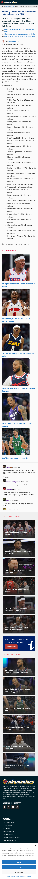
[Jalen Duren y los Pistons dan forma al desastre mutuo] (19, 624)
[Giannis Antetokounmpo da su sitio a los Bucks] (19, 548)
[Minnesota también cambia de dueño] (19, 762)
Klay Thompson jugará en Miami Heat (15, 458)
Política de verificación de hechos (11, 837)
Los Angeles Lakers (12, 244)
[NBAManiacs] (9, 2)
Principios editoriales (8, 822)
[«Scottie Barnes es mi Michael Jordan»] (19, 586)
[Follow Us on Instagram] (13, 807)
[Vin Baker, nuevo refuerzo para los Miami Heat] (19, 743)
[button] (35, 845)
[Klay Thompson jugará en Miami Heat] (19, 705)
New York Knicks (25, 244)
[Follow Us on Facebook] (4, 807)
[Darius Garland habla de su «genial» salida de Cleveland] (19, 667)
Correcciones (6, 828)
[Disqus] (19, 487)
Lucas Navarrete (13, 41)
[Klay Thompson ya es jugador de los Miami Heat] (19, 567)
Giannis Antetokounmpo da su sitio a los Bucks (19, 34)
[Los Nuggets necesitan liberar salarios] (19, 724)
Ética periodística (7, 825)
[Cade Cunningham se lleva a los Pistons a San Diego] (19, 529)
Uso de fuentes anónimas (9, 840)
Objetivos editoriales (8, 834)
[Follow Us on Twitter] (8, 807)
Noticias (7, 6)
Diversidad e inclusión (8, 831)
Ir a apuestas (11, 647)
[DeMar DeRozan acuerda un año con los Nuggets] (19, 686)
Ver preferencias (19, 872)
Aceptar (19, 862)
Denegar (19, 867)
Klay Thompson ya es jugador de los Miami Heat (19, 36)
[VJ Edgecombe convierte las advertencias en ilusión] (19, 605)
